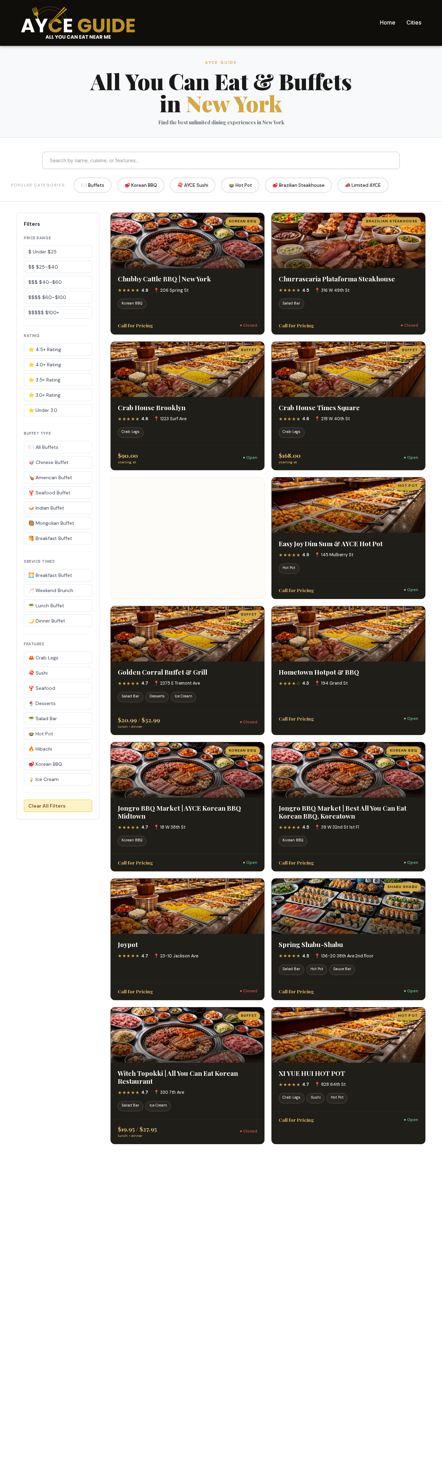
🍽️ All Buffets (43, 447)
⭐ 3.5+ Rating (44, 380)
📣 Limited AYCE (363, 185)
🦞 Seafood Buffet (49, 493)
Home (387, 22)
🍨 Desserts (42, 703)
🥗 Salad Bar (42, 718)
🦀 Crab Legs (43, 658)
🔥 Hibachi (40, 749)
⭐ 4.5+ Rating (44, 349)
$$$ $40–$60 (45, 282)
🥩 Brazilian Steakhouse (298, 185)
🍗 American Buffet (50, 477)
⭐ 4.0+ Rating (44, 364)
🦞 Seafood (41, 688)
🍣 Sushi (38, 673)
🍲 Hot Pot (240, 185)
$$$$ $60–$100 (47, 297)
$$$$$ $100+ (43, 312)
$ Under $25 (42, 252)
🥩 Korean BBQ (140, 185)
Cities (413, 22)
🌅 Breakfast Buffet (50, 575)
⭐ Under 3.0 (42, 410)
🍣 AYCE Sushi (192, 185)
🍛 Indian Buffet (46, 508)
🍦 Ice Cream (43, 779)
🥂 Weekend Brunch (50, 590)
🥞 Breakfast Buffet (50, 538)
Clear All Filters (47, 806)
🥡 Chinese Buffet (48, 462)
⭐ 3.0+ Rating (44, 395)
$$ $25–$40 (43, 267)
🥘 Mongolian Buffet (51, 523)
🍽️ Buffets (92, 185)
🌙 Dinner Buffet (46, 621)
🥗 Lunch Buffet (46, 605)
